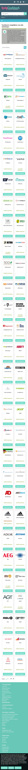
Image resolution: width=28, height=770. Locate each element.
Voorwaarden (5, 737)
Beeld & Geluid (5, 699)
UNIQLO (3, 17)
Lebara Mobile (15, 15)
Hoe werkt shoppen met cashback (10, 714)
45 (13, 678)
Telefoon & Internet (6, 696)
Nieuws (3, 723)
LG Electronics (22, 15)
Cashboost (4, 722)
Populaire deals (5, 747)
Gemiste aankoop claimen (8, 731)
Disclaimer (4, 742)
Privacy (3, 740)
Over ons (4, 707)
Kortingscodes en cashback (8, 716)
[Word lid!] (21, 2)
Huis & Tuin (4, 686)
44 (11, 678)
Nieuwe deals (5, 750)
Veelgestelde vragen (6, 730)
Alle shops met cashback (8, 717)
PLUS (10, 15)
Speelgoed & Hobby (6, 692)
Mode (3, 694)
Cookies (4, 739)
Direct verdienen (5, 720)
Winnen (3, 725)
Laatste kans (5, 751)
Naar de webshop (7, 69)
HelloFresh (6, 15)
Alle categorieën (6, 702)
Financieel (4, 700)
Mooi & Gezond (5, 691)
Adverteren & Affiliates (7, 708)
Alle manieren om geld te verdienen (10, 719)
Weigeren (11, 767)
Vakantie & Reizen (6, 688)
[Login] (18, 2)
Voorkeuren (18, 767)
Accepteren (4, 767)
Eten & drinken (5, 689)
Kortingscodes (5, 748)
